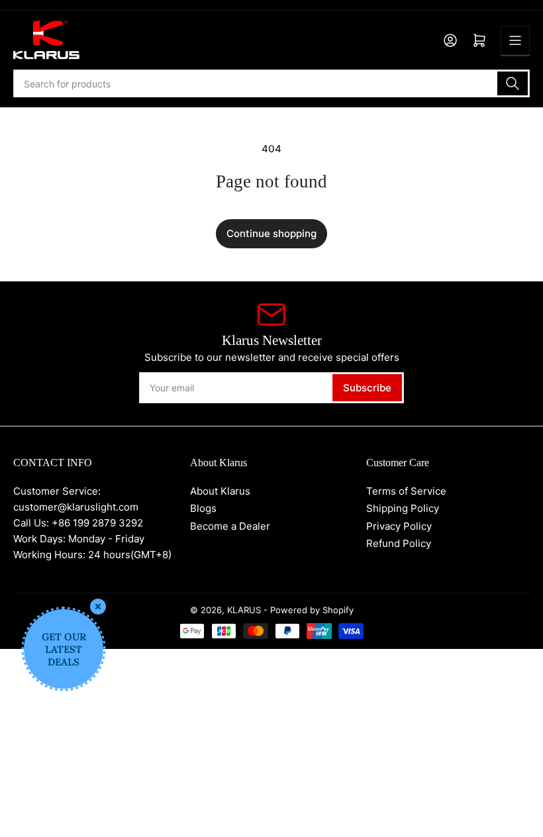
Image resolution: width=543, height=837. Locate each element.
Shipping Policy (402, 508)
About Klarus (220, 491)
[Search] (512, 83)
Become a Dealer (230, 526)
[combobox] (271, 83)
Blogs (203, 508)
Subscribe (367, 387)
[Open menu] (515, 40)
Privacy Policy (399, 526)
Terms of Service (406, 491)
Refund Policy (398, 543)
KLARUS (244, 610)
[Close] (98, 607)
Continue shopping (271, 233)
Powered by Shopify (312, 610)
